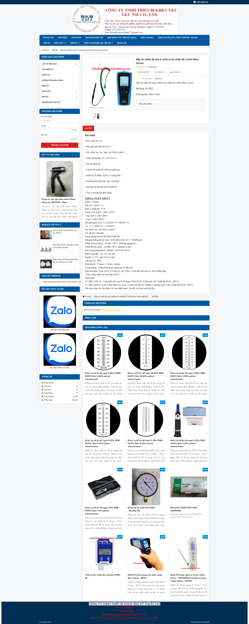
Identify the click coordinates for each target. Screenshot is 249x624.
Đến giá (44, 135)
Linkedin (176, 72)
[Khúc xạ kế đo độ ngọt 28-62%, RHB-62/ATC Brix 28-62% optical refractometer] (146, 352)
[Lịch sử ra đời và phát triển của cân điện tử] (46, 240)
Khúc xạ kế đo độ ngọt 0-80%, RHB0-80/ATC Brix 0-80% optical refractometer (103, 376)
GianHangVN (205, 622)
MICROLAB (122, 43)
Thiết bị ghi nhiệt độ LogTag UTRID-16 (103, 576)
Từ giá (43, 126)
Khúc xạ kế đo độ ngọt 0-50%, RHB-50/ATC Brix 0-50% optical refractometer (187, 376)
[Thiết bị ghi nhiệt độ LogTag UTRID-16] (103, 554)
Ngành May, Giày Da (51, 102)
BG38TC (155, 297)
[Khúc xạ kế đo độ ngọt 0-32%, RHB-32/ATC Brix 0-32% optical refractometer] (103, 419)
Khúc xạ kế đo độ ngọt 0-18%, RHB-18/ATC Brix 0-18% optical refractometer (145, 443)
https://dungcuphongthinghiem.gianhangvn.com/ (62, 282)
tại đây (151, 288)
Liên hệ (46, 43)
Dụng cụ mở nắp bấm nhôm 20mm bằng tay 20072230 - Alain (59, 200)
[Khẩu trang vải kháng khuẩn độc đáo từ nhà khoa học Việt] (46, 269)
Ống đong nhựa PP (94, 38)
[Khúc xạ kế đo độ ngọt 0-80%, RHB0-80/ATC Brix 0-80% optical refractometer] (103, 352)
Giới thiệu (62, 38)
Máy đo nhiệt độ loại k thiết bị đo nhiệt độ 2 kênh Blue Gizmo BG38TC (121, 297)
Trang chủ (48, 38)
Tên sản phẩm (46, 117)
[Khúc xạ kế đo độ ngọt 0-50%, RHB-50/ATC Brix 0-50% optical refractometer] (188, 352)
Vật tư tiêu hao (49, 64)
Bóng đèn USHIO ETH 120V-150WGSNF (183, 509)
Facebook (144, 72)
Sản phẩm (76, 38)
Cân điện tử (47, 69)
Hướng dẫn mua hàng (52, 80)
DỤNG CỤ (46, 75)
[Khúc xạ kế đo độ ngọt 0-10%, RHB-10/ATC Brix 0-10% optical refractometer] (188, 419)
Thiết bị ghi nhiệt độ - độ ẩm (97, 43)
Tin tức (45, 97)
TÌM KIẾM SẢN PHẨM (59, 145)
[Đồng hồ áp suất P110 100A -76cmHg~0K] (146, 486)
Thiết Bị (74, 43)
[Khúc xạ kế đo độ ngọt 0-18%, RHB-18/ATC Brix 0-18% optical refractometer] (146, 419)
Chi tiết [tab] (88, 128)
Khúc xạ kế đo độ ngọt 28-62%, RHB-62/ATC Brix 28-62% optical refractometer (146, 376)
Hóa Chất (59, 43)
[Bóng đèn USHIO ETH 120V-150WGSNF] (188, 486)
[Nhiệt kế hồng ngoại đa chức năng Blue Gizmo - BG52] (146, 554)
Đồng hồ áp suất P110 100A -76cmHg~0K (141, 509)
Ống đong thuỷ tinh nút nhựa (121, 38)
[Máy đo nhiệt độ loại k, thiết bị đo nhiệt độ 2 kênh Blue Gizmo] (109, 83)
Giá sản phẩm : (146, 104)
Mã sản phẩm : (147, 79)
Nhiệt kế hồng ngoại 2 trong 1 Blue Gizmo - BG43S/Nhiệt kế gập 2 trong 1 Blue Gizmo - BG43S (188, 578)
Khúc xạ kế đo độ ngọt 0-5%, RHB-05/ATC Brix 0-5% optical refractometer (102, 510)
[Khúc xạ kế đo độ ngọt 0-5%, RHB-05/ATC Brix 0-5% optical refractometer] (103, 486)
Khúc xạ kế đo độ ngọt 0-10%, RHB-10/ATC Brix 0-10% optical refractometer (187, 443)
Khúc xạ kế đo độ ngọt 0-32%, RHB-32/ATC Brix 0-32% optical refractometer (102, 443)
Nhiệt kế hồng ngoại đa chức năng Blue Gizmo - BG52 (145, 576)
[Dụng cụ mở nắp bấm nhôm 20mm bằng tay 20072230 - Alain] (60, 179)
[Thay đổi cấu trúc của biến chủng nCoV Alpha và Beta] (46, 255)
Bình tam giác (147, 38)
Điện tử (45, 86)
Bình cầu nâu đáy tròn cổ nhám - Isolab (177, 38)
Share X (160, 72)
